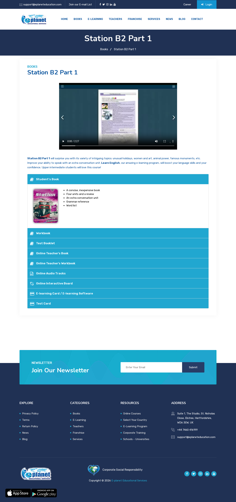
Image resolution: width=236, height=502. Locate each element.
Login (208, 4)
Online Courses (132, 413)
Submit (193, 367)
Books (78, 19)
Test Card (43, 303)
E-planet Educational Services (129, 480)
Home (64, 19)
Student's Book (47, 179)
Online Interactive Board (54, 283)
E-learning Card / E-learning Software (64, 293)
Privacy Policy (30, 413)
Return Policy (30, 426)
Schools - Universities (136, 439)
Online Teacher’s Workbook (55, 263)
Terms (26, 420)
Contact (197, 19)
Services (154, 19)
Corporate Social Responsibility (122, 469)
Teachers (115, 19)
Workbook (43, 233)
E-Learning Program (135, 426)
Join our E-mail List (80, 4)
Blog (182, 19)
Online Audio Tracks (51, 273)
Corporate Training (134, 432)
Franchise (135, 19)
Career (187, 4)
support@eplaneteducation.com (42, 4)
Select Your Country (135, 420)
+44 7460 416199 (187, 429)
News (169, 19)
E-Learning (95, 19)
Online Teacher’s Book (52, 253)
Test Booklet (45, 243)
